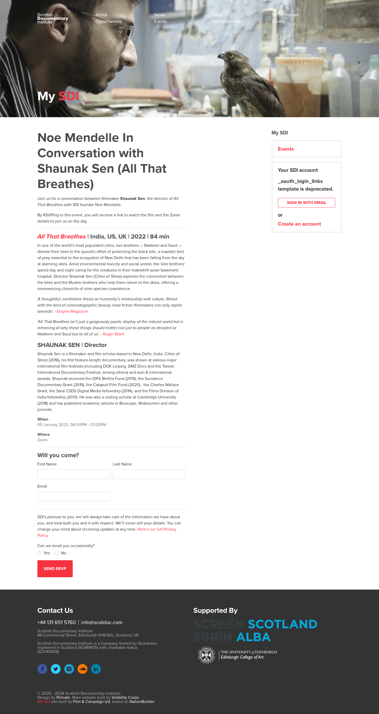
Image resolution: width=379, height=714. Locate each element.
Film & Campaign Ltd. (92, 701)
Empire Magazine (72, 311)
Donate (279, 21)
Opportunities (108, 21)
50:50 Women (285, 15)
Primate (63, 697)
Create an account (299, 224)
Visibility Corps (125, 697)
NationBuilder (142, 701)
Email (42, 486)
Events (160, 21)
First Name (47, 464)
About (101, 15)
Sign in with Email (306, 203)
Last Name (122, 464)
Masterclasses (227, 21)
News (159, 15)
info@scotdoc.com (101, 622)
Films (218, 15)
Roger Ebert (113, 334)
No (63, 553)
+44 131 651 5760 (56, 622)
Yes (47, 553)
